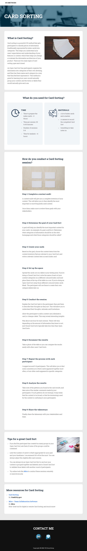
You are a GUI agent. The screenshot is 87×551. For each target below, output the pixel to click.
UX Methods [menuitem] (10, 3)
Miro (26, 471)
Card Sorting (14, 495)
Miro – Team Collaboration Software (23, 501)
